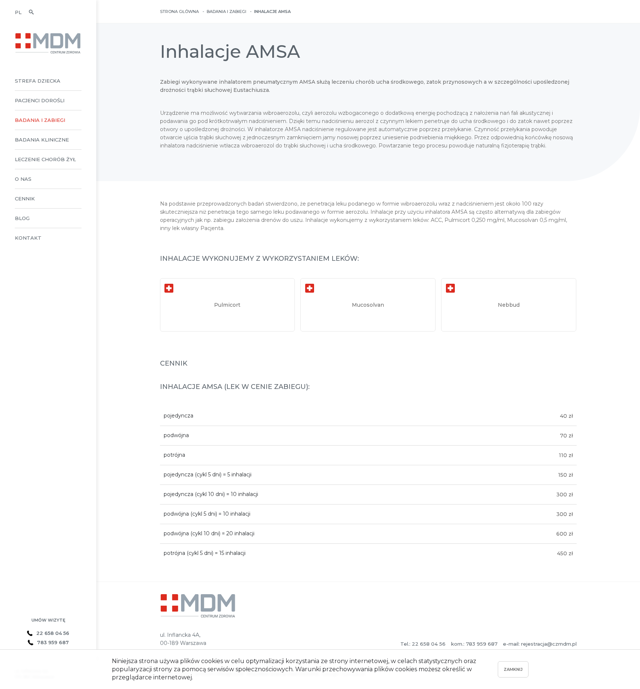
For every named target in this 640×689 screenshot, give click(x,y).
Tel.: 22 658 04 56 (423, 644)
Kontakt (28, 238)
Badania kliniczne (42, 140)
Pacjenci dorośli (39, 100)
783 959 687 (53, 642)
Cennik (25, 199)
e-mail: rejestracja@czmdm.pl (540, 644)
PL (18, 12)
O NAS (23, 179)
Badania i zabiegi (40, 120)
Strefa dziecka (37, 81)
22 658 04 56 (52, 633)
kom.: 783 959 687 (474, 644)
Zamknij (513, 669)
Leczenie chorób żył (45, 159)
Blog (22, 218)
